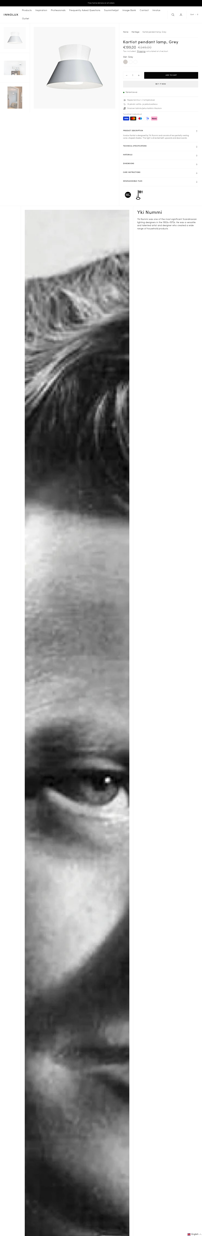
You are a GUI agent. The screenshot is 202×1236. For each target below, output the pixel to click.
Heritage (135, 32)
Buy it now (161, 84)
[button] (181, 15)
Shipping (141, 51)
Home (125, 32)
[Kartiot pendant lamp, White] (135, 62)
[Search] (173, 15)
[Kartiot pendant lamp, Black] (131, 62)
